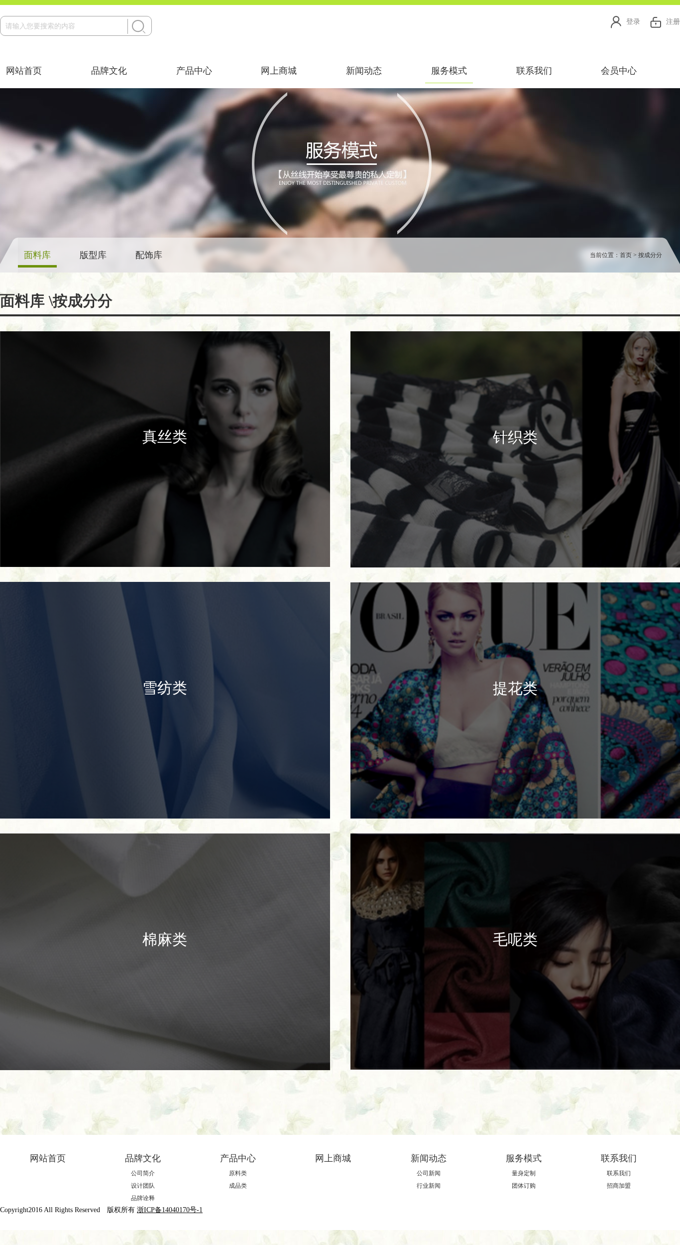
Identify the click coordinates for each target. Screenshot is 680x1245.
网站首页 (24, 71)
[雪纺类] (165, 699)
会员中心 (619, 71)
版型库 (93, 255)
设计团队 (143, 1185)
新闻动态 (364, 71)
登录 (633, 21)
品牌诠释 (143, 1198)
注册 (673, 21)
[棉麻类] (165, 951)
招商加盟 (619, 1185)
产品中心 (194, 71)
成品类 (238, 1185)
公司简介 (143, 1173)
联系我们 (534, 71)
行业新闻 (429, 1185)
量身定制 (524, 1173)
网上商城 (279, 71)
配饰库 (148, 255)
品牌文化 (109, 71)
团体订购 (524, 1185)
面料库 (37, 255)
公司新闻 (429, 1173)
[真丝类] (165, 448)
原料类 (238, 1173)
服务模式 (449, 71)
